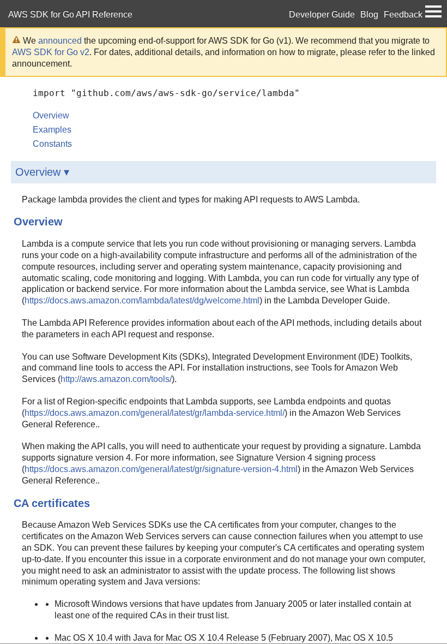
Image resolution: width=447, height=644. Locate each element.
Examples (52, 129)
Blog (369, 14)
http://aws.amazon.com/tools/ (116, 379)
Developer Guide (322, 14)
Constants (52, 143)
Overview (51, 115)
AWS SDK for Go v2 (50, 52)
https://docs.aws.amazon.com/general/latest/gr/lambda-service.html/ (155, 413)
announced (60, 40)
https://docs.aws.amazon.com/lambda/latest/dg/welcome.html (142, 300)
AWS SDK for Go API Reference (70, 14)
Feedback (403, 14)
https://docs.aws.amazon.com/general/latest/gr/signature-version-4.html (161, 469)
